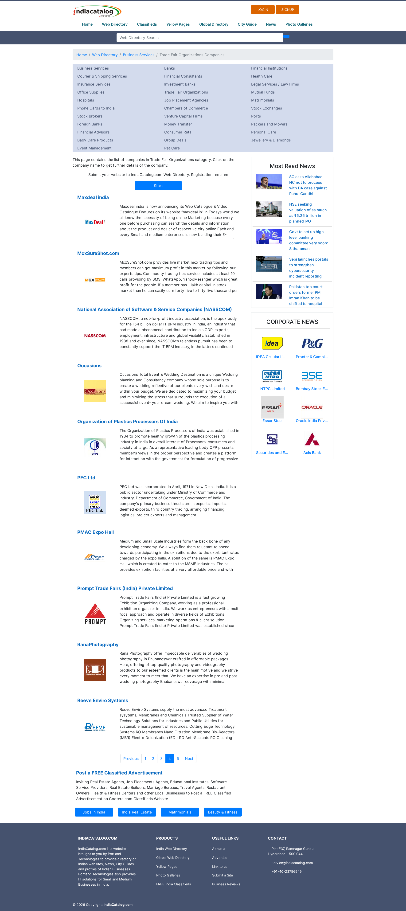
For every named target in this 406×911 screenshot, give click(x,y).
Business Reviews (226, 884)
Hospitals (85, 100)
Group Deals (175, 140)
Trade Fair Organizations (186, 92)
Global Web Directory (173, 858)
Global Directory (213, 24)
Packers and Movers (269, 124)
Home (87, 24)
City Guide (247, 24)
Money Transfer (178, 124)
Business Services (138, 54)
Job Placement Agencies (186, 100)
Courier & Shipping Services (102, 76)
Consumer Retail (178, 132)
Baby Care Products (95, 140)
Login (263, 10)
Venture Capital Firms (183, 116)
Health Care (261, 76)
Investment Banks (179, 84)
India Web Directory (171, 849)
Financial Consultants (183, 76)
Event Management (94, 148)
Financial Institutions (269, 68)
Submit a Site (222, 875)
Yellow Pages (178, 24)
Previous (131, 758)
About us (219, 849)
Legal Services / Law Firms (275, 84)
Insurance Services (93, 84)
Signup (287, 10)
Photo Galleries (299, 24)
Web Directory (115, 24)
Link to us (219, 866)
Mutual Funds (263, 92)
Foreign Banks (89, 124)
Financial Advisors (93, 132)
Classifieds (147, 24)
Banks (169, 68)
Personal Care (263, 132)
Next (189, 758)
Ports (256, 116)
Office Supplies (90, 92)
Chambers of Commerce (186, 108)
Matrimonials (262, 100)
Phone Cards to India (96, 108)
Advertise (219, 858)
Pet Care (172, 148)
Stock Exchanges (266, 108)
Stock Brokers (89, 116)
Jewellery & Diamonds (271, 140)
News (271, 24)
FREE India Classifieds (173, 884)
